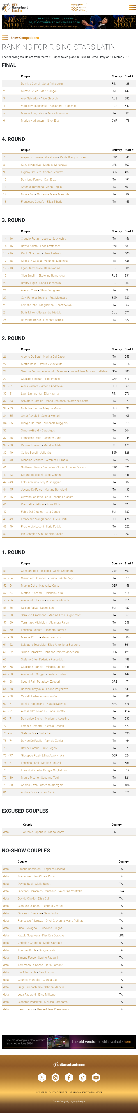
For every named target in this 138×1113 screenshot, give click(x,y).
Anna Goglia (54, 187)
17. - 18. (8, 260)
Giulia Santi (46, 733)
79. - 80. (8, 777)
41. (5, 467)
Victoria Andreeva (51, 386)
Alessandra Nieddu (49, 312)
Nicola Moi (28, 194)
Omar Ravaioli (30, 415)
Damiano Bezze (31, 320)
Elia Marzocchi (27, 972)
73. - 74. (8, 733)
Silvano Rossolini (32, 475)
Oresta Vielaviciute (50, 364)
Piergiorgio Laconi (32, 526)
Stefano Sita (28, 733)
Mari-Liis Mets (52, 445)
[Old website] (69, 1042)
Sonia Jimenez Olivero (71, 467)
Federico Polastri (31, 630)
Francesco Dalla (31, 438)
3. (4, 98)
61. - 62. (8, 644)
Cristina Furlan (56, 674)
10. (5, 179)
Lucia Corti (60, 519)
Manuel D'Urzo (30, 637)
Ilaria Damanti (54, 965)
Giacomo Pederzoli (30, 1002)
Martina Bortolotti (56, 489)
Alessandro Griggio (33, 674)
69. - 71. (8, 703)
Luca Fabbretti (27, 994)
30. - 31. (8, 386)
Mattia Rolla (28, 364)
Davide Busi (25, 883)
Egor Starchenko (31, 268)
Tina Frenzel (52, 378)
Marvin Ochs (29, 585)
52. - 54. (8, 578)
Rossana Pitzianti (58, 600)
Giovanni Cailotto (32, 497)
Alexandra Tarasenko (63, 106)
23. (5, 305)
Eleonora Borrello (55, 630)
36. (5, 430)
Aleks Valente (29, 386)
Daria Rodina (52, 268)
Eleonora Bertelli (53, 320)
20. (5, 283)
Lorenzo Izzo (29, 305)
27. (5, 364)
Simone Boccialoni (29, 869)
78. (5, 770)
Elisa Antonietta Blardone (64, 644)
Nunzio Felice (29, 91)
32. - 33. (8, 401)
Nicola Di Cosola (31, 260)
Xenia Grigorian (63, 571)
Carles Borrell (29, 452)
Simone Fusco (27, 957)
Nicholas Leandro (32, 460)
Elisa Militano (47, 994)
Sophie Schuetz (53, 172)
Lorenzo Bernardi (31, 726)
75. (5, 748)
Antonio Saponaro (34, 832)
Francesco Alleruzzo (30, 920)
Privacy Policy (80, 1092)
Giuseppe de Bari (31, 378)
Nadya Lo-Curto (49, 585)
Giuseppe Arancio (32, 667)
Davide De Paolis (31, 740)
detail (6, 832)
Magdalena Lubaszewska (55, 305)
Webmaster (95, 1092)
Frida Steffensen (50, 246)
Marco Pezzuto (27, 876)
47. (5, 511)
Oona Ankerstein (52, 83)
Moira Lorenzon (58, 113)
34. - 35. (8, 415)
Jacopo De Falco (31, 489)
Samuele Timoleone (33, 615)
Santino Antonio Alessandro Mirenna (44, 371)
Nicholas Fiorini (31, 408)
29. (5, 378)
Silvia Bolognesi (50, 290)
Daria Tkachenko (50, 283)
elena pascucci (51, 637)
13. (5, 201)
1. (4, 83)
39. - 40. (8, 452)
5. (4, 113)
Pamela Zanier (54, 740)
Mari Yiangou (49, 91)
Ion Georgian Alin (32, 534)
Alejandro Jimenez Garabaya (39, 157)
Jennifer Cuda (52, 438)
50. (5, 534)
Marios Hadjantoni (33, 120)
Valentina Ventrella (70, 891)
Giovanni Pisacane (30, 913)
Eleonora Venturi (52, 906)
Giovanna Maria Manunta (53, 194)
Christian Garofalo (29, 943)
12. (5, 194)
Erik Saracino (29, 482)
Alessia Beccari (54, 726)
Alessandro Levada (33, 711)
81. (5, 792)
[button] (69, 38)
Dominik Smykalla (32, 689)
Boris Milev (28, 312)
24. (5, 312)
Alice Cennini (53, 475)
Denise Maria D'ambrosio (53, 1009)
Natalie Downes (56, 703)
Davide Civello (27, 898)
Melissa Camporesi (56, 1002)
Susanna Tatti (50, 777)
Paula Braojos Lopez (73, 157)
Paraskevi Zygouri (48, 681)
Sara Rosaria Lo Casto (59, 497)
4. (4, 106)
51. (5, 571)
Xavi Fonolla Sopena (34, 297)
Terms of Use (64, 1092)
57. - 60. (8, 615)
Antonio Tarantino (32, 187)
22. (5, 297)
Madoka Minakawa (55, 164)
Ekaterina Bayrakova (52, 275)
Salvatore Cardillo (32, 401)
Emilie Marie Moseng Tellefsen (89, 371)
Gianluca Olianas (29, 906)
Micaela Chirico (55, 667)
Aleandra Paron (59, 622)
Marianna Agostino (57, 718)
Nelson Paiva (29, 607)
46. (5, 504)
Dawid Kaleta (29, 246)
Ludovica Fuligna (51, 928)
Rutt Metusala (58, 297)
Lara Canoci (53, 511)
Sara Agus (48, 430)
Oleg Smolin (28, 275)
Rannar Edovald (31, 445)
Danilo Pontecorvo (32, 703)
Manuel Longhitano (33, 113)
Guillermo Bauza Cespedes (38, 467)
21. (5, 290)
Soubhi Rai (28, 681)
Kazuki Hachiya (31, 164)
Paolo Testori (26, 1009)
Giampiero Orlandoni (34, 578)
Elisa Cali (44, 898)
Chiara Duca (47, 876)
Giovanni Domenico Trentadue (37, 891)
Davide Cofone (30, 748)
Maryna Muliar (52, 408)
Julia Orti (46, 452)
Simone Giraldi (30, 430)
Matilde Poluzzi (51, 763)
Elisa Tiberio (55, 201)
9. (4, 172)
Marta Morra (56, 832)
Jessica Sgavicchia (54, 238)
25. (5, 320)
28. (5, 371)
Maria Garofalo (52, 943)
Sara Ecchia (46, 972)
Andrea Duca (29, 792)
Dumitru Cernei (30, 83)
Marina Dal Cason (54, 356)
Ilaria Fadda (53, 526)
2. (4, 91)
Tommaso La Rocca (30, 965)
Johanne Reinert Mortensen (61, 652)
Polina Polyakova (57, 689)
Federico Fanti (30, 763)
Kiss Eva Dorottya (53, 935)
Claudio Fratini (30, 238)
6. (4, 120)
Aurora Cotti (51, 696)
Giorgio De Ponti (31, 423)
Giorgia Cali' (50, 979)
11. (5, 187)
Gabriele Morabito (29, 979)
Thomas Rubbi (27, 950)
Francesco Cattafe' (33, 201)
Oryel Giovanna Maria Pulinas (64, 920)
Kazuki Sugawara (29, 935)
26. (5, 356)
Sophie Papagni (48, 957)
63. (5, 659)
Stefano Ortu (29, 659)
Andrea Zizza (29, 785)
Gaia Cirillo (51, 913)
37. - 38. (8, 438)
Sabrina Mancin (54, 987)
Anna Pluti (53, 504)
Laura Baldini (48, 792)
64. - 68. (8, 667)
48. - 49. (8, 519)
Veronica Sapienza (56, 260)
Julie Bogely (49, 748)
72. (5, 726)
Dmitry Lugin (29, 283)
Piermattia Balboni (33, 504)
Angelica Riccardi (55, 869)
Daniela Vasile (54, 534)
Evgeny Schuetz (31, 172)
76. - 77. (8, 755)
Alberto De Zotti (31, 356)
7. (4, 157)
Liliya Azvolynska (53, 755)
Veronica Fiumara (56, 460)
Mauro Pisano (30, 777)
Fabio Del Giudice (32, 511)
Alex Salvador (29, 98)
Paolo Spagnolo (31, 253)
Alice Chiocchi (49, 98)
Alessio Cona (29, 290)
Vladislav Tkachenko (34, 106)
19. (5, 275)
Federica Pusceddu (51, 659)
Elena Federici (52, 253)
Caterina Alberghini (52, 785)
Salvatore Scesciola (33, 644)
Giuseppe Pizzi (30, 755)
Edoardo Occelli (31, 770)
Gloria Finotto (56, 711)
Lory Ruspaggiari (50, 482)
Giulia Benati (43, 883)
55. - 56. (8, 600)
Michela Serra (54, 593)
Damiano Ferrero (31, 179)
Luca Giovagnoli (28, 928)
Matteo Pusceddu (32, 593)
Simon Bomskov (31, 652)
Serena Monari (50, 415)
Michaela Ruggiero (56, 423)
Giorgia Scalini (48, 950)
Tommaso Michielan (34, 622)
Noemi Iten (47, 607)
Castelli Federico (31, 696)
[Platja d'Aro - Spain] (69, 22)
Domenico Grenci (32, 718)
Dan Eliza (50, 179)
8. (4, 164)
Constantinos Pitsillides (36, 571)
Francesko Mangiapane (36, 519)
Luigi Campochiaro (30, 987)
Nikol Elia (53, 120)
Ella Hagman (52, 393)
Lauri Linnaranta (31, 393)
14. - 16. (8, 238)
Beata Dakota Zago (62, 578)
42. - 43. (8, 475)
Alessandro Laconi (32, 600)
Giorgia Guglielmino (55, 770)
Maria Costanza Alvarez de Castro (67, 401)
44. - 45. (8, 489)
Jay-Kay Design (77, 1101)
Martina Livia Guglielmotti (65, 615)
